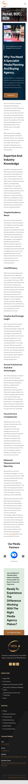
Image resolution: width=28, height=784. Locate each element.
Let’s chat (12, 534)
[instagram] (14, 664)
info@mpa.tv (5, 750)
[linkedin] (17, 664)
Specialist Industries (10, 10)
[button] (5, 556)
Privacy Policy (22, 777)
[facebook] (10, 664)
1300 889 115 (5, 744)
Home (3, 10)
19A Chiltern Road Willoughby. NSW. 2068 (14, 756)
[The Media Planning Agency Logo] (5, 1)
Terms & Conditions (13, 777)
